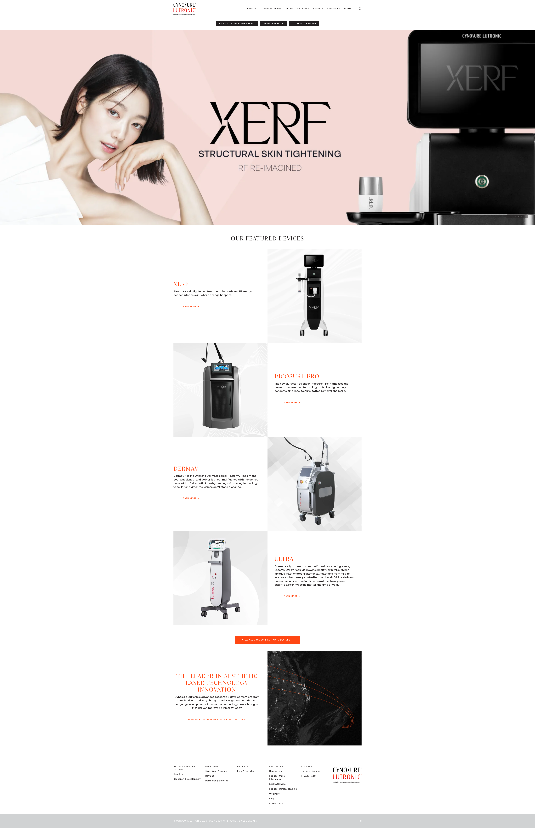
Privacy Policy (308, 776)
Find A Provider (245, 771)
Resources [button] (276, 767)
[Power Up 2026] (267, 127)
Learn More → (190, 307)
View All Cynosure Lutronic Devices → (267, 640)
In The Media (276, 804)
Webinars (274, 794)
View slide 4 (518, 216)
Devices (209, 776)
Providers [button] (211, 767)
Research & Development (187, 779)
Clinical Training (304, 23)
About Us (178, 774)
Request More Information (237, 23)
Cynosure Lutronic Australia (195, 821)
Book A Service (274, 23)
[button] (251, 9)
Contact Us (275, 771)
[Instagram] (360, 821)
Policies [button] (306, 767)
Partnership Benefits (216, 781)
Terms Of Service (310, 771)
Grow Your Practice (216, 771)
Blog (271, 799)
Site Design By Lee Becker (240, 821)
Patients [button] (243, 767)
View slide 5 (521, 216)
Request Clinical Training (283, 789)
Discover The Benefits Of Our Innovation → (217, 719)
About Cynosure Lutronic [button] (184, 768)
